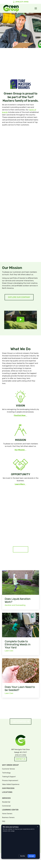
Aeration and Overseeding (15, 605)
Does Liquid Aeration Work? (17, 600)
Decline (22, 856)
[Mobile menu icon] (36, 8)
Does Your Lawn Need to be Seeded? (20, 688)
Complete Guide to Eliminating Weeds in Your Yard (17, 644)
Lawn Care (9, 651)
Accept (31, 856)
